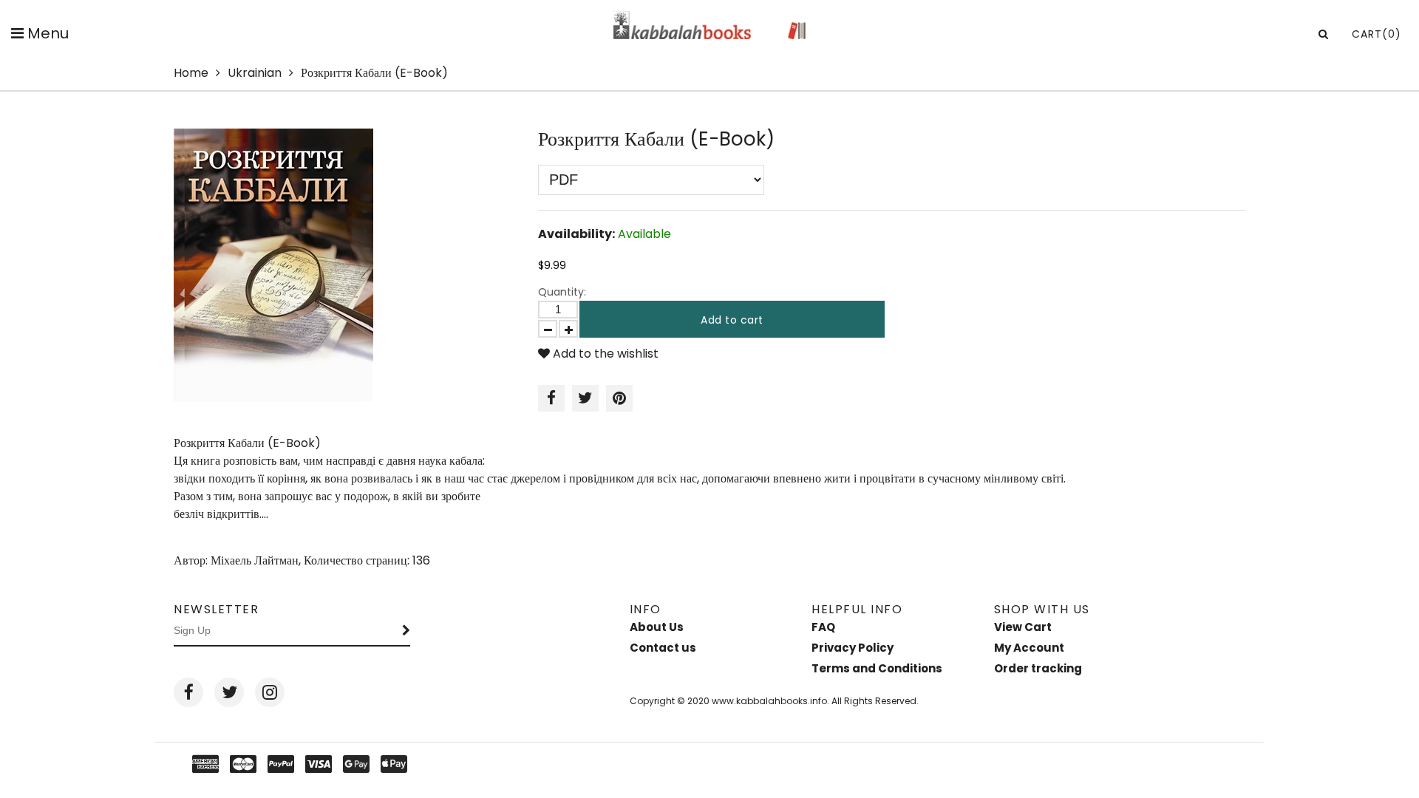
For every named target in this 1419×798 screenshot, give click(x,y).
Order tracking (1038, 668)
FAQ (823, 627)
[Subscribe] (406, 631)
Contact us (663, 647)
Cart (1376, 34)
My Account (1029, 647)
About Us (657, 627)
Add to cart (732, 320)
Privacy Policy (852, 647)
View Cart (1023, 627)
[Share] (551, 398)
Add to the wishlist (604, 353)
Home (191, 72)
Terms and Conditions (876, 668)
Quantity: (562, 291)
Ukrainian (255, 72)
